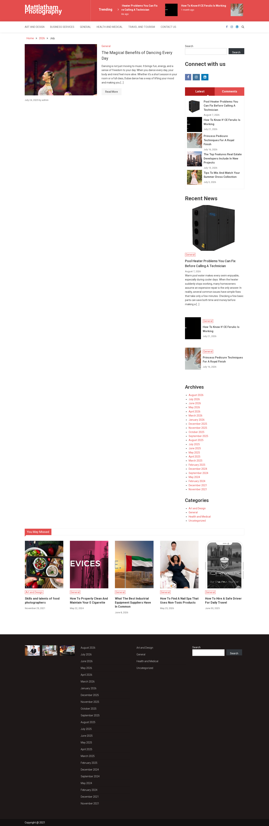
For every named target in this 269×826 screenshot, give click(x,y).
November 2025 (198, 427)
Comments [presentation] (229, 91)
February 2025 (197, 464)
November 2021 (198, 489)
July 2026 (194, 399)
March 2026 (195, 415)
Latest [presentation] (199, 91)
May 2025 (194, 452)
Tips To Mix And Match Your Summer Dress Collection (222, 175)
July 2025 (194, 444)
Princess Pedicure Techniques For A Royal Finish (219, 140)
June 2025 (195, 448)
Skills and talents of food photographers (42, 600)
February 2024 (197, 481)
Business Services (62, 26)
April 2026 (194, 411)
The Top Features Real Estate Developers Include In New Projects (223, 158)
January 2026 (197, 419)
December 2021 (198, 485)
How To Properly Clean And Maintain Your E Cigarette (89, 600)
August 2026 (196, 395)
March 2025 (195, 460)
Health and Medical (110, 26)
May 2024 (194, 477)
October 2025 (196, 432)
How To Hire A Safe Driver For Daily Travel (223, 600)
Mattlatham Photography (43, 9)
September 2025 (198, 436)
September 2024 (198, 473)
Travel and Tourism (141, 26)
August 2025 (196, 440)
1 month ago (183, 10)
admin (45, 100)
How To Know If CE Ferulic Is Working (199, 5)
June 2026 (195, 403)
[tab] (200, 91)
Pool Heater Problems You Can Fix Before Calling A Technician (221, 105)
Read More (111, 91)
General (85, 26)
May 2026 (194, 407)
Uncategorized (197, 520)
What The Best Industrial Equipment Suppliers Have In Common (133, 603)
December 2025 (198, 423)
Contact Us (168, 26)
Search (189, 46)
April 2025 (194, 456)
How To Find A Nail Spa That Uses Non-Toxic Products (179, 600)
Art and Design (34, 26)
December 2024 (198, 468)
